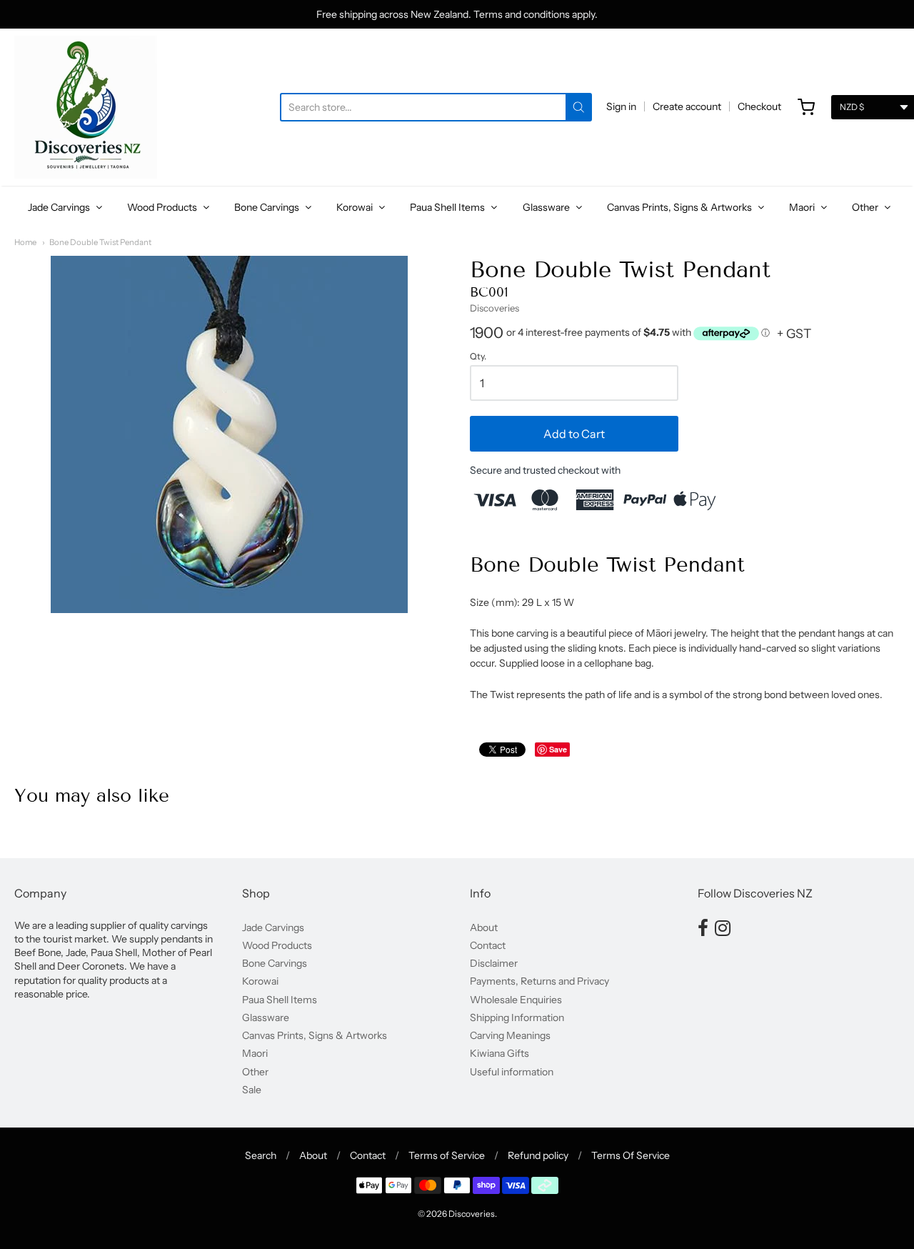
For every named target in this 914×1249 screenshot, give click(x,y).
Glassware (547, 207)
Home (25, 242)
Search (260, 1155)
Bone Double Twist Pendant (100, 242)
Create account (687, 106)
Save (558, 749)
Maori (803, 207)
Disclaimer (494, 963)
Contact (488, 945)
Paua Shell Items (448, 207)
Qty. (478, 357)
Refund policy (538, 1155)
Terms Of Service (630, 1155)
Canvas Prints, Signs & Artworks (680, 207)
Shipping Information (517, 1017)
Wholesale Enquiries (516, 999)
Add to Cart (574, 434)
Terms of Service (446, 1155)
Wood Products (163, 207)
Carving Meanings (510, 1035)
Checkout (759, 106)
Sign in (621, 106)
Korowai (355, 207)
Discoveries (494, 308)
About (484, 927)
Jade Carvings (60, 207)
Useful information (511, 1071)
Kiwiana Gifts (499, 1053)
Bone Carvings (267, 207)
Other (866, 207)
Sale (251, 1089)
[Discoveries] (85, 107)
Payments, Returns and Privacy (539, 981)
